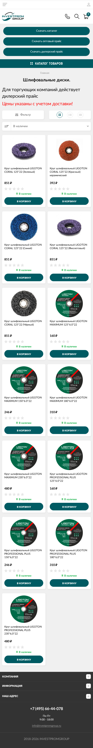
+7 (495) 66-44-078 (67, 16)
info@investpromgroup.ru (46, 725)
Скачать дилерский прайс (46, 51)
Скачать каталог (46, 31)
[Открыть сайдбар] (5, 4)
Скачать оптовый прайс (46, 41)
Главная (44, 73)
